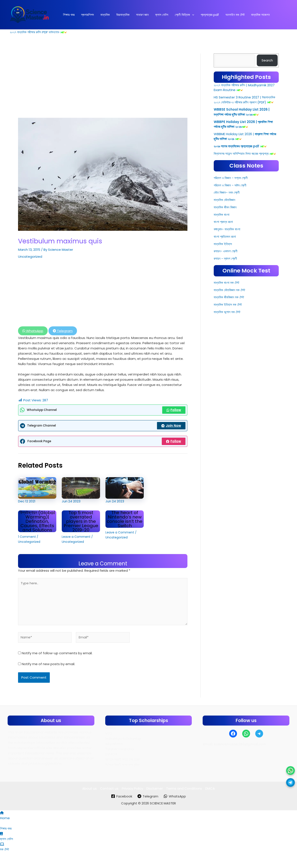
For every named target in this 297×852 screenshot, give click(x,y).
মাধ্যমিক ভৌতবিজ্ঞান (224, 200)
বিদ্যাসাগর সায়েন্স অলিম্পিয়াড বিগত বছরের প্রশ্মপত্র (241, 153)
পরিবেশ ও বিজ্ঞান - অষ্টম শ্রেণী (230, 185)
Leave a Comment (76, 537)
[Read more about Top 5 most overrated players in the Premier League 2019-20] (81, 487)
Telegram (64, 331)
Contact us (109, 788)
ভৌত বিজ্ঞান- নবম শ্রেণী (227, 192)
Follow (175, 410)
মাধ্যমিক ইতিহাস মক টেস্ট (228, 304)
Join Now (173, 425)
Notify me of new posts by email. (48, 664)
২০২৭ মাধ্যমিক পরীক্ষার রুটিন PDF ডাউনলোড (34, 32)
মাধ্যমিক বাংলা (221, 214)
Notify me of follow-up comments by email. (57, 653)
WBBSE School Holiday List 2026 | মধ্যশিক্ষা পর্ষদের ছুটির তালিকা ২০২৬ (241, 112)
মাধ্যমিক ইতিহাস (223, 244)
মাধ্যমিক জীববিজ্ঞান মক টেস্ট (229, 297)
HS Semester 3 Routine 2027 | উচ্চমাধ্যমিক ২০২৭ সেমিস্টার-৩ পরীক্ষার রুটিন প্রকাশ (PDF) (244, 100)
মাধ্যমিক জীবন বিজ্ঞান (225, 207)
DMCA (210, 788)
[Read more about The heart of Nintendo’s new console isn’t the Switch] (124, 487)
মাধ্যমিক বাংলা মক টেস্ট (226, 282)
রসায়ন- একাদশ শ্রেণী (225, 251)
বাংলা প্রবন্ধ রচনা (223, 221)
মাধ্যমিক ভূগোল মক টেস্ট (227, 312)
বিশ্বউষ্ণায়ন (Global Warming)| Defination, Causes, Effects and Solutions (37, 521)
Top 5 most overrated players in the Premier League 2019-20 (81, 521)
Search (267, 60)
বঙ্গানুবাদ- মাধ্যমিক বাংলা (227, 229)
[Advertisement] (102, 85)
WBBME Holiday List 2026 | (234, 134)
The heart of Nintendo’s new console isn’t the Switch (124, 519)
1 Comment (27, 537)
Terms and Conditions (184, 788)
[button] (192, 14)
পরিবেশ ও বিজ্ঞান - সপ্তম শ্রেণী (231, 178)
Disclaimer (154, 788)
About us (89, 788)
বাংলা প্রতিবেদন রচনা (225, 236)
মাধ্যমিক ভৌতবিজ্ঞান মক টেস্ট (229, 290)
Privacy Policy (132, 788)
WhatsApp (34, 331)
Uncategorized (30, 256)
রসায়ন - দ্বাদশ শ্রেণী (225, 258)
